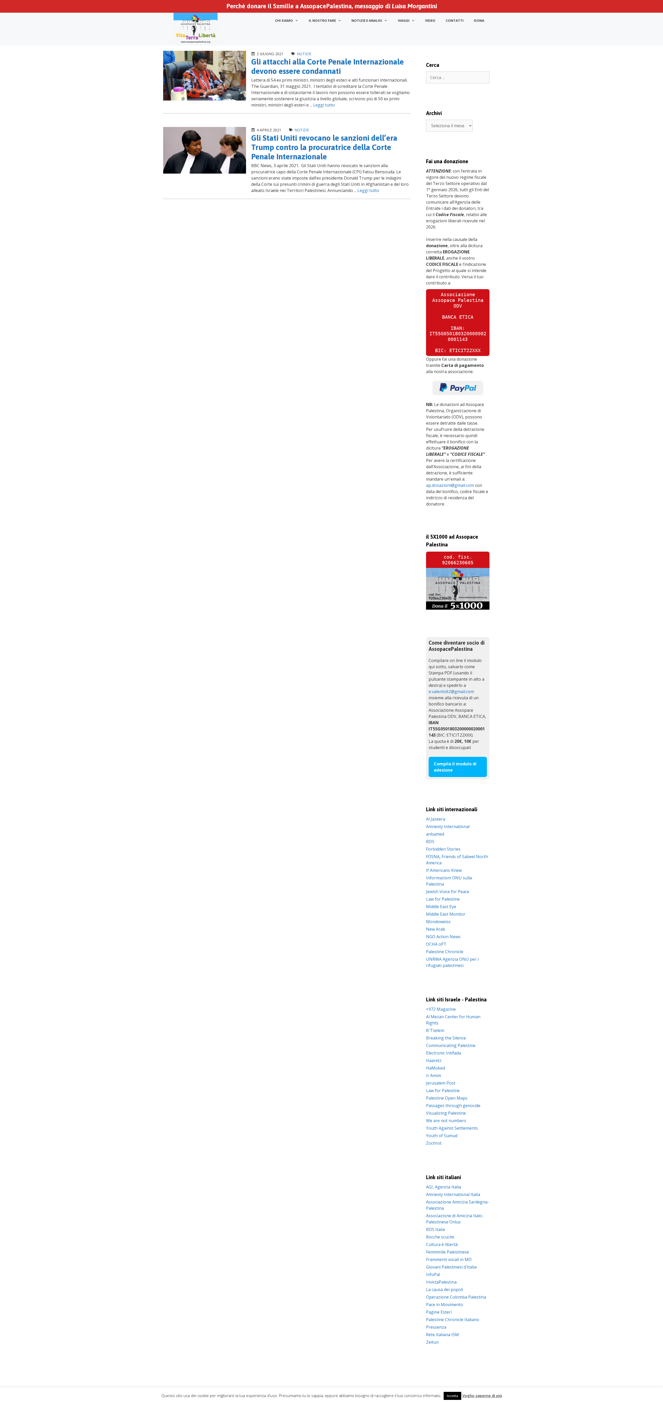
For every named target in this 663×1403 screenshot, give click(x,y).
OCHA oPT (436, 944)
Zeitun (432, 1342)
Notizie (304, 53)
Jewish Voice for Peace (447, 891)
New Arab (435, 929)
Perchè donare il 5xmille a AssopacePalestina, (331, 6)
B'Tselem (435, 1030)
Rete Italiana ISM (442, 1334)
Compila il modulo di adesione (455, 767)
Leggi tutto (324, 105)
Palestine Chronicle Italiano (452, 1319)
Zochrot (434, 1143)
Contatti (455, 20)
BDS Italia (435, 1229)
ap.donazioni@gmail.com (450, 485)
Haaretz (434, 1060)
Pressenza (436, 1327)
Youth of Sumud (441, 1135)
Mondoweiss (438, 921)
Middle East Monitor (445, 914)
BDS (430, 841)
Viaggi (403, 20)
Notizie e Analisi (366, 20)
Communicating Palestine (450, 1045)
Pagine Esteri (439, 1312)
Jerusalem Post (440, 1083)
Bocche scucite (440, 1237)
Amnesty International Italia (453, 1194)
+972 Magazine (441, 1009)
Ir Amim (433, 1075)
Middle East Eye (441, 906)
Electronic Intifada (443, 1053)
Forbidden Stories (443, 849)
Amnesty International (448, 826)
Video (430, 20)
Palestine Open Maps (446, 1098)
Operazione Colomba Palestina (456, 1297)
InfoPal (433, 1274)
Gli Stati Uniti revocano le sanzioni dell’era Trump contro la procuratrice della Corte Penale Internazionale (324, 147)
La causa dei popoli (444, 1289)
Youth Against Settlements (452, 1128)
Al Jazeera (435, 819)
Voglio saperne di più (482, 1395)
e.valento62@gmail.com (451, 691)
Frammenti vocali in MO (449, 1259)
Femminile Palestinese (447, 1252)
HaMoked (435, 1068)
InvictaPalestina (441, 1282)
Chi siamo (284, 20)
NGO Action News (443, 936)
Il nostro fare (322, 20)
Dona (479, 20)
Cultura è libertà (442, 1244)
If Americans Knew (444, 870)
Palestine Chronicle (444, 952)
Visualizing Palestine (446, 1113)
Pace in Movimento (444, 1304)
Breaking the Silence (446, 1038)
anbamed (435, 834)
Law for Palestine (443, 899)
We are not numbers (446, 1120)
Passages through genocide (453, 1105)
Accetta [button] (452, 1395)
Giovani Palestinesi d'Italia (451, 1267)
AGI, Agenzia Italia (443, 1187)
